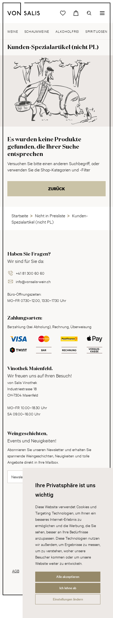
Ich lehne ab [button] (67, 588)
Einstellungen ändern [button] (68, 599)
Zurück (56, 189)
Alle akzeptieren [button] (67, 576)
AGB (15, 570)
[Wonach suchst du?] (89, 13)
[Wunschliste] (62, 13)
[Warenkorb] (76, 13)
